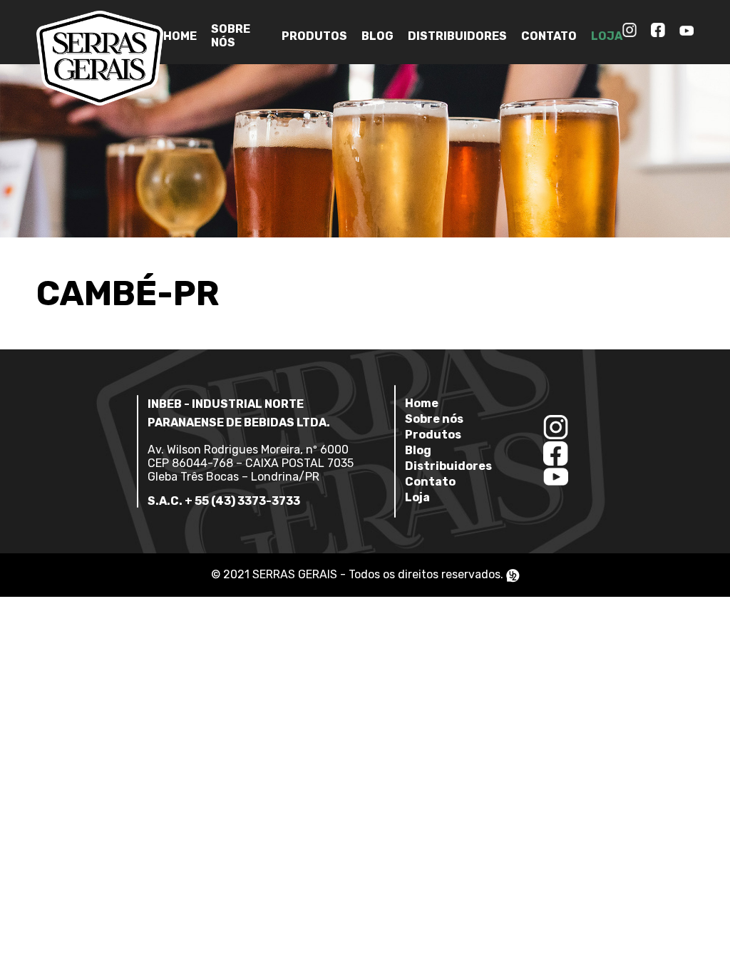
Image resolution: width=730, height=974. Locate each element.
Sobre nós (230, 35)
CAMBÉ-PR (128, 293)
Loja (606, 36)
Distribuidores (457, 36)
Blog (377, 36)
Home (180, 36)
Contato (549, 36)
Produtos (314, 36)
